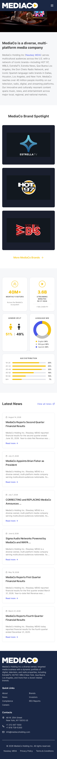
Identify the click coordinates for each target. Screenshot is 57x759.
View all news (44, 403)
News (4, 697)
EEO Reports (34, 701)
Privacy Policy (26, 751)
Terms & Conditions (45, 751)
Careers (5, 705)
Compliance (7, 701)
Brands (32, 693)
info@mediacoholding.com (18, 732)
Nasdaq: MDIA (33, 55)
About (5, 693)
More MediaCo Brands (26, 257)
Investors (33, 697)
